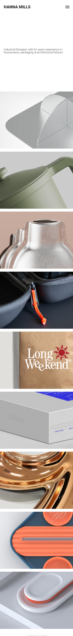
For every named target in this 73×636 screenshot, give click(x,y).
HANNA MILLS (17, 7)
